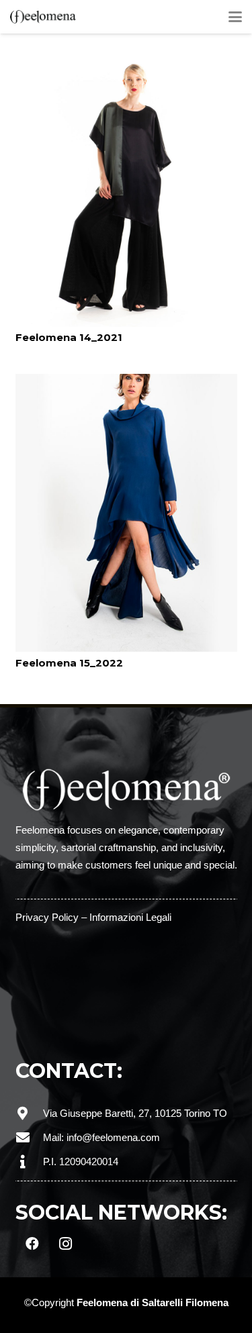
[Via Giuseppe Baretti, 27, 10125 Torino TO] (29, 1113)
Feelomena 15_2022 (69, 662)
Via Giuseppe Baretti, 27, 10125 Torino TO (135, 1113)
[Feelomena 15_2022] (126, 513)
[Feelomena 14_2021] (126, 188)
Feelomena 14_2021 (68, 337)
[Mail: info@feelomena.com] (29, 1137)
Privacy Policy (47, 917)
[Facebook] (32, 1244)
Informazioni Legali (130, 917)
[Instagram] (66, 1244)
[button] (235, 16)
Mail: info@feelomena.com (101, 1137)
